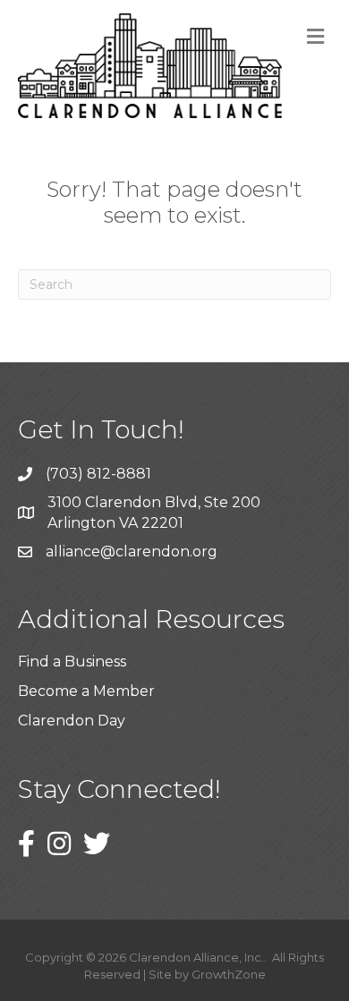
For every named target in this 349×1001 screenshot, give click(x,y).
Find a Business (72, 661)
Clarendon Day (71, 720)
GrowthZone (229, 974)
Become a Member (86, 691)
